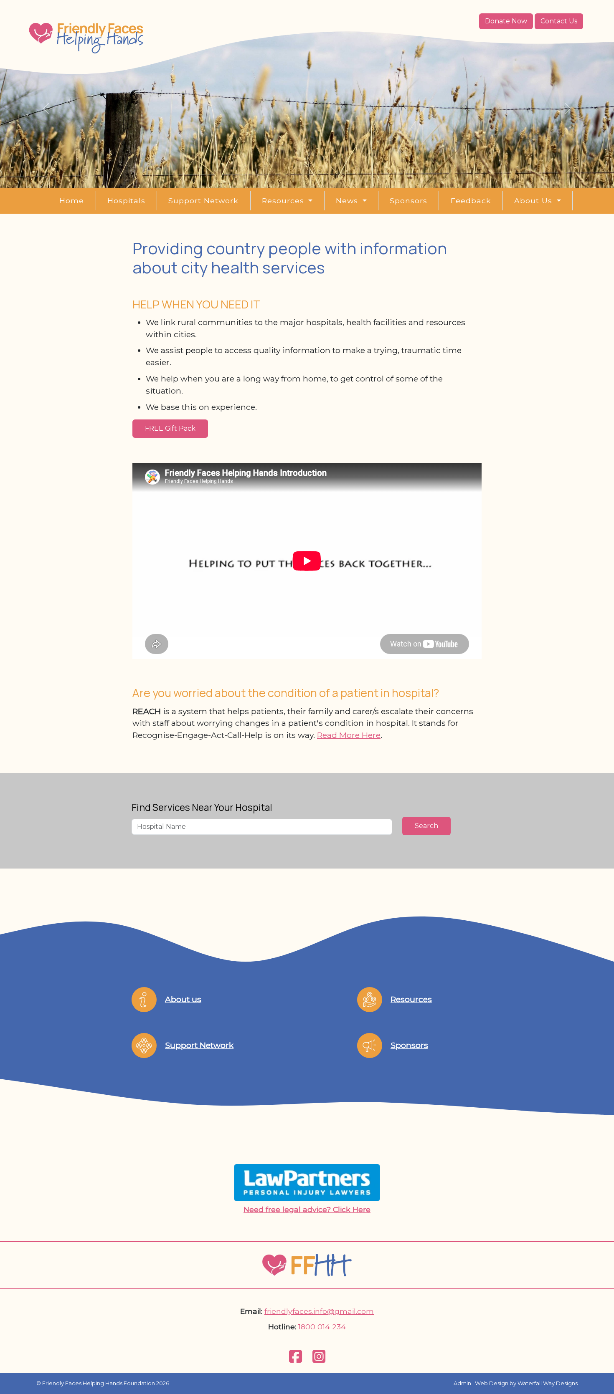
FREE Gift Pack (170, 428)
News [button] (348, 200)
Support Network (203, 200)
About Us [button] (534, 200)
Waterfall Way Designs (548, 1383)
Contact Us (558, 21)
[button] (46, 108)
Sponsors (408, 200)
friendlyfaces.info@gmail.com (319, 1311)
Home (71, 200)
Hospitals (126, 200)
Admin (462, 1383)
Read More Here (349, 735)
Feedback (471, 200)
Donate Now (506, 21)
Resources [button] (284, 200)
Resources (411, 999)
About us (183, 999)
